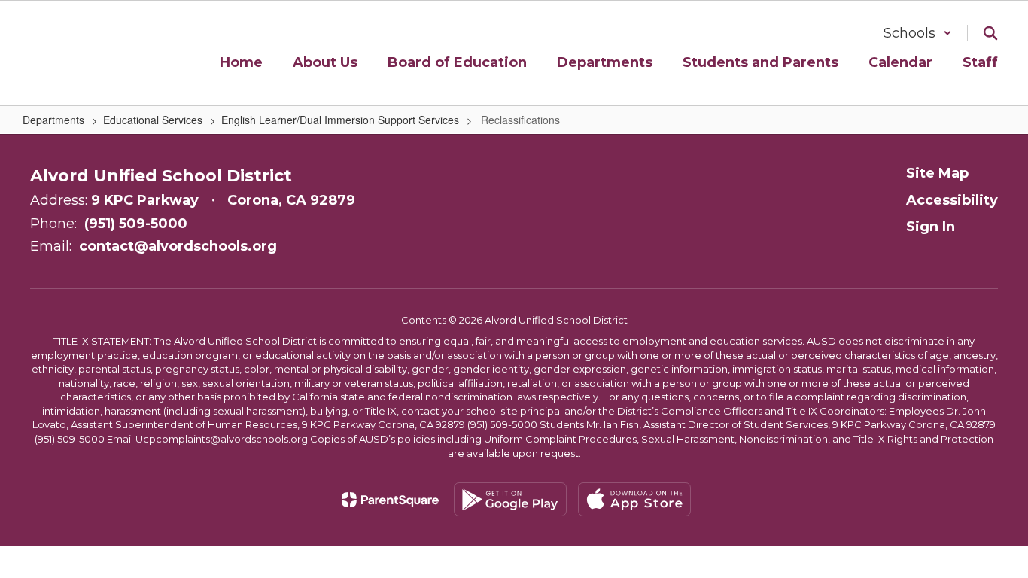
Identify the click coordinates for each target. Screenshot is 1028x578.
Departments (53, 119)
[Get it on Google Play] (510, 499)
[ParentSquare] (390, 499)
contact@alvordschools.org (178, 246)
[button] (918, 33)
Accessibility (952, 200)
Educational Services (152, 119)
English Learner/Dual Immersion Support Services (340, 119)
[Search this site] (990, 33)
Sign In (930, 226)
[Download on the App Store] (634, 499)
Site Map (937, 173)
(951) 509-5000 (135, 223)
